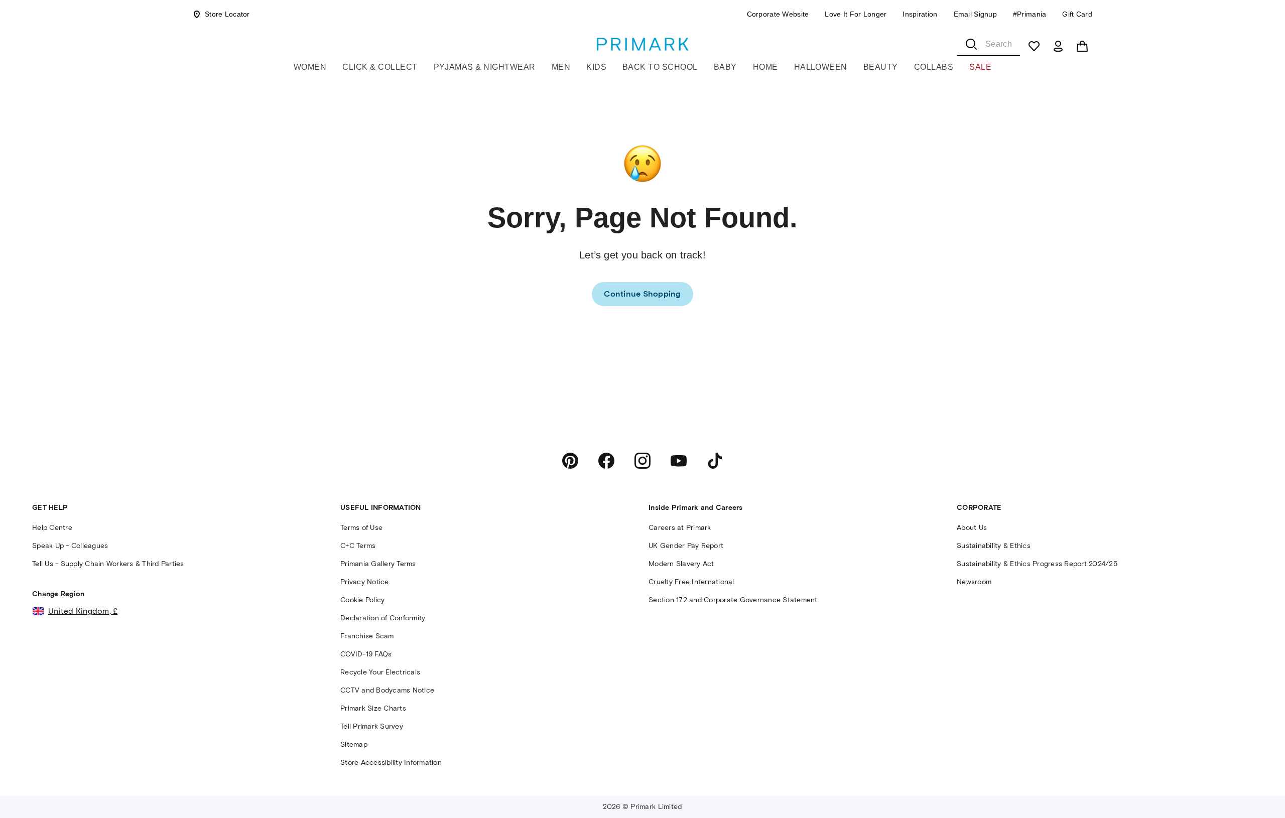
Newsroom (974, 582)
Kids (596, 67)
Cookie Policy (362, 600)
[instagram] (642, 461)
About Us (972, 527)
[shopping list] (1034, 46)
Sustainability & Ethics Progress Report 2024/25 (1037, 564)
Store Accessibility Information (391, 762)
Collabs (933, 67)
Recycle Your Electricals (380, 672)
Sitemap (353, 744)
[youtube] (679, 461)
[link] (642, 294)
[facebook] (606, 461)
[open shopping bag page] (1082, 46)
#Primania (1030, 14)
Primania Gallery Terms (378, 564)
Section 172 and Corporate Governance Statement (733, 600)
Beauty (880, 67)
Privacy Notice (364, 582)
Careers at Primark (680, 527)
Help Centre (52, 527)
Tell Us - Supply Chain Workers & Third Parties (108, 564)
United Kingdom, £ (82, 611)
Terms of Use (361, 527)
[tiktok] (715, 461)
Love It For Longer (855, 14)
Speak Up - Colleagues (70, 545)
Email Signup (975, 14)
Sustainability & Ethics (994, 545)
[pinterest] (570, 461)
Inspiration (920, 14)
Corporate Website (778, 14)
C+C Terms (357, 545)
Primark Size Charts (373, 708)
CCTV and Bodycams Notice (387, 690)
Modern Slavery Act (681, 564)
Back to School (660, 67)
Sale (980, 67)
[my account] (1058, 46)
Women (310, 67)
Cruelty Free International (691, 582)
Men (561, 67)
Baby (725, 67)
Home (765, 67)
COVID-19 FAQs (366, 654)
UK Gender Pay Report (686, 545)
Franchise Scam (367, 636)
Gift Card (1077, 14)
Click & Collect (379, 67)
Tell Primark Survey (371, 726)
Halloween (820, 67)
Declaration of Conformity (382, 618)
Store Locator (227, 14)
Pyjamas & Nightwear (485, 67)
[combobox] (988, 44)
